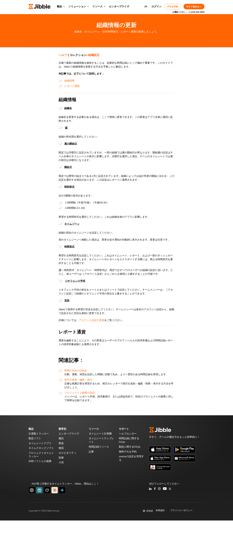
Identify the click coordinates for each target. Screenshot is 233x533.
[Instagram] (159, 489)
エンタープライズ (119, 6)
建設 (61, 438)
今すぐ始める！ (194, 6)
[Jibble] (39, 6)
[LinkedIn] (150, 489)
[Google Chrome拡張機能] (160, 467)
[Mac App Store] (160, 458)
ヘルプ (63, 55)
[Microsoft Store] (184, 458)
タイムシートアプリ (40, 443)
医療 (61, 457)
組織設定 (94, 55)
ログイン (157, 6)
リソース (97, 6)
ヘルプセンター (128, 433)
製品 (59, 6)
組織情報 (69, 80)
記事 (91, 451)
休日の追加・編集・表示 (78, 380)
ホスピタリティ (67, 453)
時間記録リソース (99, 447)
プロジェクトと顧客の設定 (79, 393)
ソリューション (77, 6)
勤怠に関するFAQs (129, 447)
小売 (61, 462)
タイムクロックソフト (41, 448)
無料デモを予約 (128, 451)
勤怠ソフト (35, 438)
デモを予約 (172, 6)
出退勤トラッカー (39, 433)
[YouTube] (165, 489)
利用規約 (160, 510)
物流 (61, 448)
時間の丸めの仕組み (75, 370)
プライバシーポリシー (181, 510)
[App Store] (160, 449)
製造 (61, 443)
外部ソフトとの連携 (40, 461)
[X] (170, 489)
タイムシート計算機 (100, 433)
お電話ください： (188, 12)
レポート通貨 (72, 86)
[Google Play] (184, 449)
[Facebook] (155, 489)
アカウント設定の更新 (91, 320)
